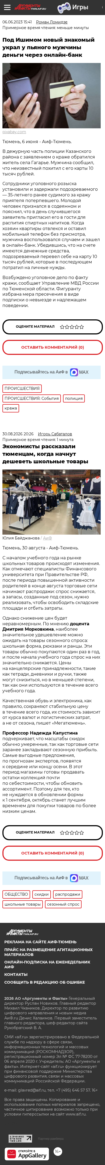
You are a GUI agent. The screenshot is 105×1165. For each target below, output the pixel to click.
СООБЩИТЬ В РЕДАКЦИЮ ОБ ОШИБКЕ (44, 982)
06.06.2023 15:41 (17, 22)
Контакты (15, 974)
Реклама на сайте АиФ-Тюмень (40, 942)
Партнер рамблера (51, 1138)
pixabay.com (14, 131)
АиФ (47, 538)
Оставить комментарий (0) (52, 347)
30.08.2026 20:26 (18, 434)
